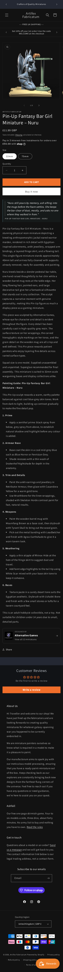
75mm (25, 156)
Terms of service (33, 965)
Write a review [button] (31, 690)
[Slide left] (24, 105)
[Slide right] (39, 105)
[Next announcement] (56, 4)
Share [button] (9, 649)
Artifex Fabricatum (18, 954)
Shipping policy (30, 960)
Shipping (18, 135)
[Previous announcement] (6, 4)
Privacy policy (53, 954)
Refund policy (14, 960)
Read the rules (35, 827)
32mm (9, 156)
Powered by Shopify (35, 954)
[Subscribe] (48, 878)
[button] (6, 15)
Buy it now (31, 191)
